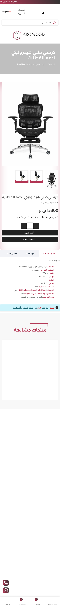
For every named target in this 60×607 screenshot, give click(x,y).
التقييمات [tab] (12, 253)
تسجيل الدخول (21, 12)
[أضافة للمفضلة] (42, 372)
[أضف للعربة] (47, 372)
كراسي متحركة (47, 202)
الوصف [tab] (30, 253)
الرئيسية (51, 64)
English (5, 11)
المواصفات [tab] (49, 253)
